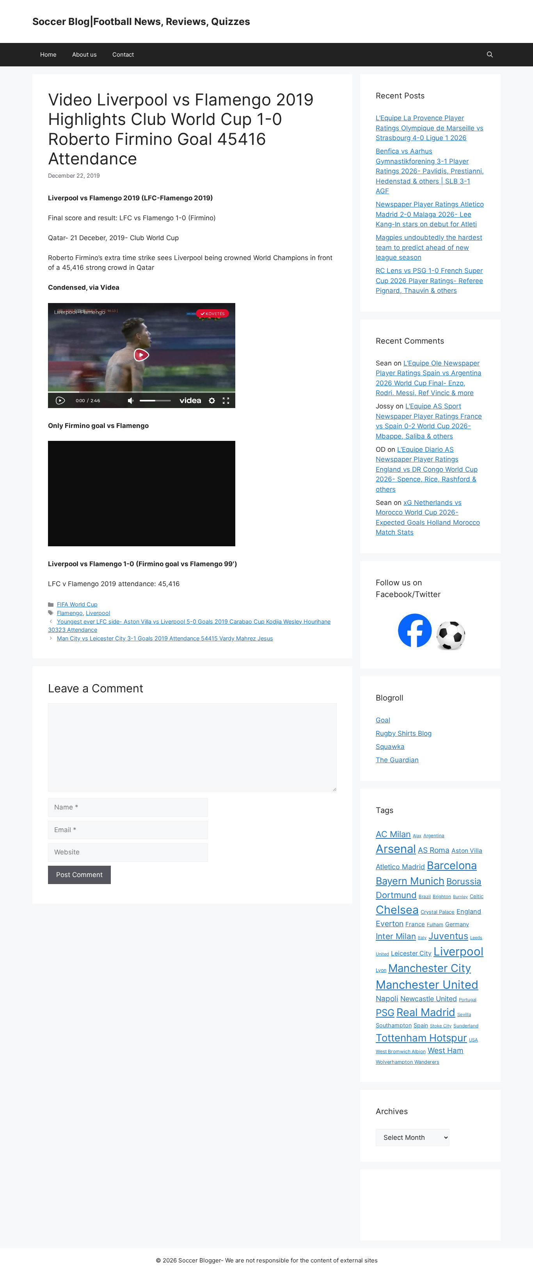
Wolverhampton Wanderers (407, 1062)
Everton (389, 923)
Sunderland (465, 1026)
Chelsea (397, 909)
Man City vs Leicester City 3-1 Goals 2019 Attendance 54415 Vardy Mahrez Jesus (165, 638)
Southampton (394, 1025)
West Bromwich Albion (401, 1051)
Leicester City (411, 953)
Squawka (390, 747)
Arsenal (396, 849)
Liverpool (98, 613)
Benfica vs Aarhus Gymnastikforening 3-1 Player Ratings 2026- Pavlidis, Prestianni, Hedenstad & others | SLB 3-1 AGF (430, 171)
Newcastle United (428, 999)
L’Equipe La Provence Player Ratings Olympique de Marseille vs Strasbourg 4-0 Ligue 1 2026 (429, 128)
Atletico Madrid (400, 867)
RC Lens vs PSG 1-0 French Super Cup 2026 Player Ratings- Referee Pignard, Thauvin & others (429, 280)
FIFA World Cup (77, 604)
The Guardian (397, 760)
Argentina (433, 835)
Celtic (476, 896)
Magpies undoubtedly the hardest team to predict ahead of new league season (429, 247)
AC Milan (393, 834)
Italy (422, 937)
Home (48, 54)
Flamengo (70, 613)
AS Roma (433, 850)
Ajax (417, 835)
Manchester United (427, 984)
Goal (383, 720)
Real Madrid (425, 1012)
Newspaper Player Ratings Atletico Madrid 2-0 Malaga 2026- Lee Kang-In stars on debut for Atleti (430, 214)
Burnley (460, 896)
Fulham (435, 924)
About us (84, 54)
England (469, 911)
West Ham (446, 1050)
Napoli (387, 998)
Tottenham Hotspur (421, 1038)
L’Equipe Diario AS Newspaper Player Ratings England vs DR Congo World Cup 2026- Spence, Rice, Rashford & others (427, 469)
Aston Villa (466, 850)
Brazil (425, 896)
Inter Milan (396, 936)
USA (473, 1040)
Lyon (381, 970)
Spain (421, 1025)
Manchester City (429, 968)
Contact (123, 54)
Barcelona (452, 865)
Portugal (467, 999)
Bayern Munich (410, 881)
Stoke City (440, 1026)
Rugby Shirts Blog (404, 733)
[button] (490, 54)
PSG (385, 1012)
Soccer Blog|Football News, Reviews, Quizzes (141, 21)
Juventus (448, 935)
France (415, 924)
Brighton (442, 896)
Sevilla (464, 1014)
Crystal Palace (438, 912)
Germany (457, 924)
